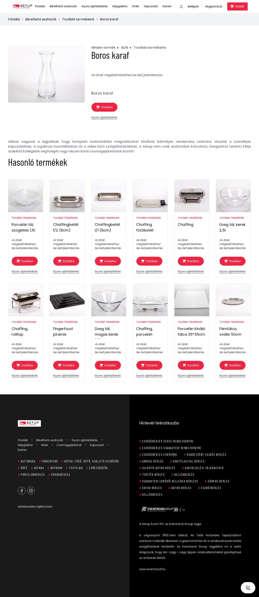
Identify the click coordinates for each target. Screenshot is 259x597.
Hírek (135, 6)
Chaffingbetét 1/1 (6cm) (107, 227)
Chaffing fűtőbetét (145, 227)
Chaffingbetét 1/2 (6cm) (66, 227)
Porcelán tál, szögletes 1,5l (23, 227)
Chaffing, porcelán (144, 331)
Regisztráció (213, 6)
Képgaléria (120, 6)
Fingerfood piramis (63, 331)
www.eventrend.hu (152, 569)
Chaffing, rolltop (20, 331)
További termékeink (78, 19)
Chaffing (185, 224)
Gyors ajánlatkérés (95, 6)
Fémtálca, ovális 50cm (230, 331)
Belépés (193, 6)
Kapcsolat (151, 6)
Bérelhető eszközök (63, 6)
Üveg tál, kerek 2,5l (232, 227)
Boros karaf (109, 19)
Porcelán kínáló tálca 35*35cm (191, 331)
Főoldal (40, 6)
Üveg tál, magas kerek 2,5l (106, 332)
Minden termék (103, 47)
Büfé (124, 47)
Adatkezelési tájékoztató (35, 507)
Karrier (167, 6)
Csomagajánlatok (69, 445)
